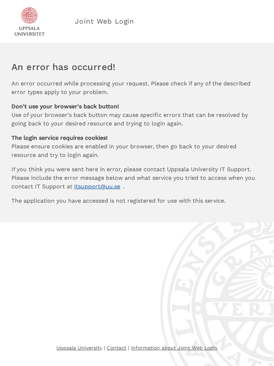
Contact (116, 348)
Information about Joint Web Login (174, 348)
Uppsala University (79, 348)
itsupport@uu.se (97, 186)
